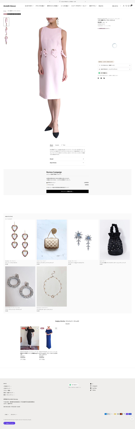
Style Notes (53, 162)
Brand (51, 159)
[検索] (126, 6)
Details (57, 145)
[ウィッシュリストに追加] (37, 328)
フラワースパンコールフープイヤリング (13, 309)
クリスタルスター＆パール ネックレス (44, 309)
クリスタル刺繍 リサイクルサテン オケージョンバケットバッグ (113, 262)
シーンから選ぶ (64, 6)
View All (67, 323)
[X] (101, 78)
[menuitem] (29, 5)
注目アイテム (92, 6)
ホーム (5, 10)
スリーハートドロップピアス (11, 262)
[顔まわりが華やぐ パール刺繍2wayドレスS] (29, 338)
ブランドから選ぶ (40, 6)
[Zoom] (90, 20)
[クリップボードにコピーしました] (104, 78)
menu (5, 383)
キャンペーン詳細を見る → (67, 191)
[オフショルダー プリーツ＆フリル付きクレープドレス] (48, 338)
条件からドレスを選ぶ (52, 6)
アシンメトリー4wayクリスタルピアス (76, 262)
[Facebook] (98, 78)
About (51, 145)
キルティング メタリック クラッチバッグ (45, 262)
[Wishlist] (128, 5)
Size (64, 145)
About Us (101, 6)
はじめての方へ (28, 6)
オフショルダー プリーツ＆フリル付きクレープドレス (48, 354)
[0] (130, 6)
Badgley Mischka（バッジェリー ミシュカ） (109, 18)
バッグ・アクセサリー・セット (78, 6)
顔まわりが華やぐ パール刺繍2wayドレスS (29, 354)
